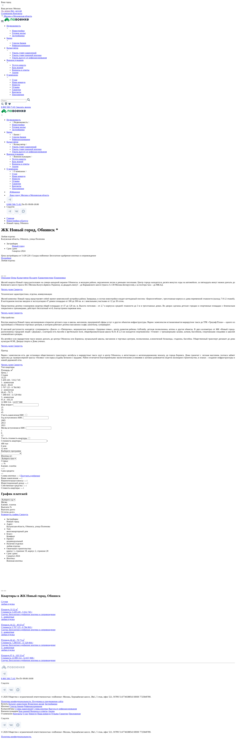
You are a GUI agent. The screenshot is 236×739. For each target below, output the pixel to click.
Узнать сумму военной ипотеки (27, 55)
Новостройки (18, 31)
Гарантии (16, 90)
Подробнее (6, 258)
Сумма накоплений (24, 709)
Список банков (19, 43)
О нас (14, 80)
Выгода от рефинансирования (63, 709)
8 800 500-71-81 (8, 107)
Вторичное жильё (36, 704)
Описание (6, 278)
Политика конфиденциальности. (16, 701)
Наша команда (18, 82)
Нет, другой (16, 11)
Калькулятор (12, 48)
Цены (13, 278)
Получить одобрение (30, 476)
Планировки (60, 278)
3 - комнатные (7, 647)
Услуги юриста (19, 65)
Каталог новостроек (17, 704)
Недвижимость (14, 26)
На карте (33, 278)
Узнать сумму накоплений (24, 53)
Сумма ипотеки (40, 709)
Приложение (18, 94)
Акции (15, 72)
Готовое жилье (19, 33)
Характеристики (45, 278)
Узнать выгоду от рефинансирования (29, 58)
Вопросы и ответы (20, 70)
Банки (9, 38)
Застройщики (18, 36)
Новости (16, 85)
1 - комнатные (7, 617)
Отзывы (16, 87)
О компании (7, 13)
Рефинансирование (21, 45)
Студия (4, 601)
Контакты (17, 13)
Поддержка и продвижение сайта (47, 701)
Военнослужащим (15, 60)
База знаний (17, 67)
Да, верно (6, 11)
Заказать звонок (23, 107)
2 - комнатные (7, 632)
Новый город (18, 246)
